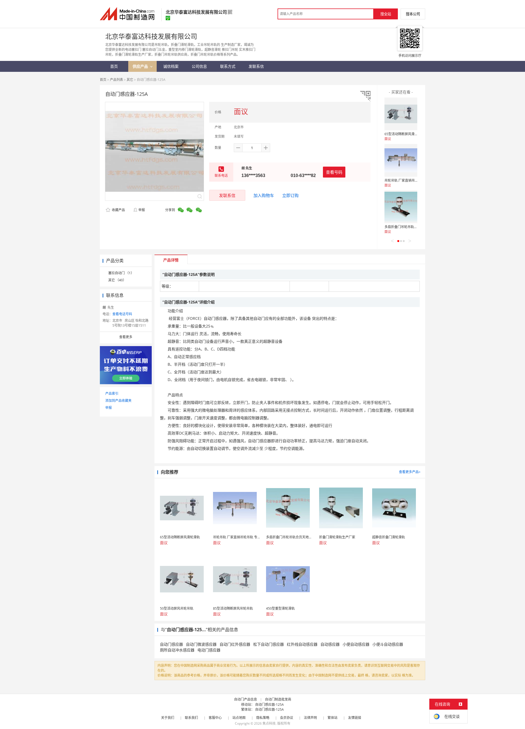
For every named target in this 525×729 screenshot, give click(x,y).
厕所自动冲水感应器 (177, 650)
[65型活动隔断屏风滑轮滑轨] (400, 114)
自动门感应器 (171, 644)
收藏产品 (118, 210)
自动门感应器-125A (269, 704)
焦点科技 (269, 723)
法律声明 (310, 717)
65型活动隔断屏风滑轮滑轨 (404, 134)
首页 (103, 79)
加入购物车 (263, 195)
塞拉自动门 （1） (121, 273)
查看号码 (334, 172)
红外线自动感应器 (302, 644)
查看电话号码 (122, 314)
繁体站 (332, 717)
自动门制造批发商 (278, 699)
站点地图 (239, 717)
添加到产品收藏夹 (118, 400)
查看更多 (125, 337)
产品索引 (111, 393)
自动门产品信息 (245, 699)
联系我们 (191, 717)
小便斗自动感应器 (387, 644)
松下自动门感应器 (268, 644)
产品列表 (116, 79)
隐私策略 (262, 717)
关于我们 (167, 717)
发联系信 (227, 195)
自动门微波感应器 (201, 644)
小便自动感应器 (356, 644)
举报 (141, 210)
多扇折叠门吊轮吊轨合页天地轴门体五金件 (415, 227)
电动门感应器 (208, 650)
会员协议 (286, 717)
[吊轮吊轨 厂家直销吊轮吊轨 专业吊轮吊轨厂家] (400, 160)
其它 (130, 79)
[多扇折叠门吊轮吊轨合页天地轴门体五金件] (400, 206)
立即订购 (290, 195)
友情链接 (354, 717)
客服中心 (215, 717)
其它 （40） (117, 280)
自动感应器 (330, 644)
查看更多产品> (410, 472)
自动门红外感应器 (235, 644)
